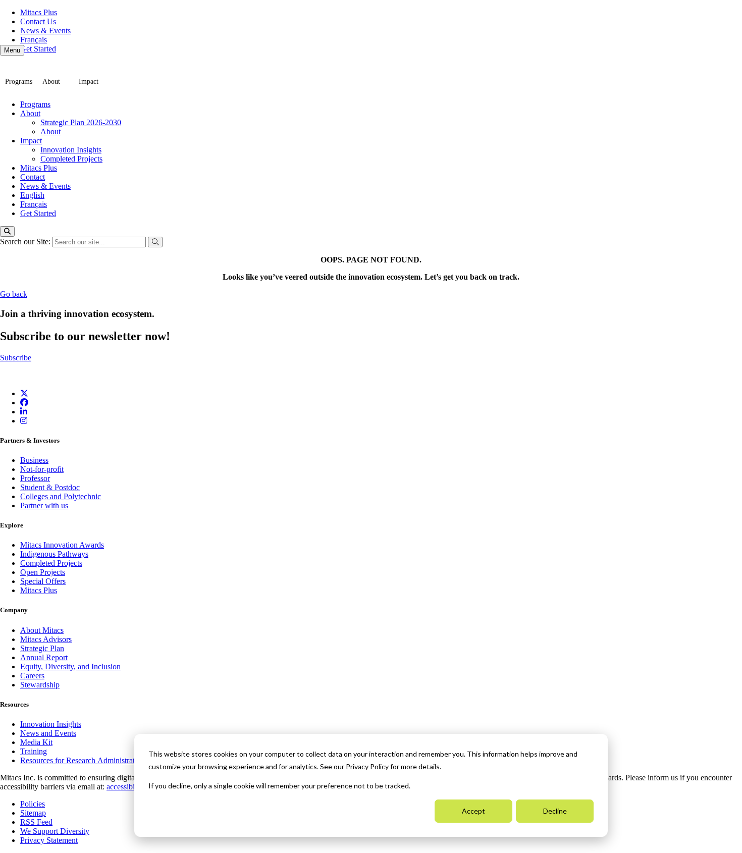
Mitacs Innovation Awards (62, 545)
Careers (32, 675)
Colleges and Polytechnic (60, 496)
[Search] (7, 231)
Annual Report (44, 657)
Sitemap (33, 813)
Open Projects (42, 572)
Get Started (38, 48)
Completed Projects (71, 158)
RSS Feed (36, 822)
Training (33, 751)
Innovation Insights (70, 149)
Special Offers (43, 581)
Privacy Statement (49, 840)
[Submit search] (155, 242)
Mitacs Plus (38, 12)
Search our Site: (26, 241)
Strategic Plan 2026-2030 (80, 122)
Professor (35, 478)
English (32, 195)
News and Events (48, 733)
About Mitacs (42, 630)
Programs (18, 81)
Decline (555, 811)
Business (34, 460)
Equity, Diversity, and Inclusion (70, 666)
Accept (473, 811)
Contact (32, 177)
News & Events (45, 30)
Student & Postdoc (50, 487)
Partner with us (44, 505)
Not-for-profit (42, 469)
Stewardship (40, 684)
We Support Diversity (54, 831)
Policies (32, 803)
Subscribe (15, 357)
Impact (88, 81)
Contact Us (38, 21)
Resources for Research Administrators (83, 760)
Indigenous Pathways (54, 554)
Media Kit (36, 742)
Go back (13, 294)
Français (33, 39)
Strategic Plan (42, 648)
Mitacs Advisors (46, 639)
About (51, 81)
